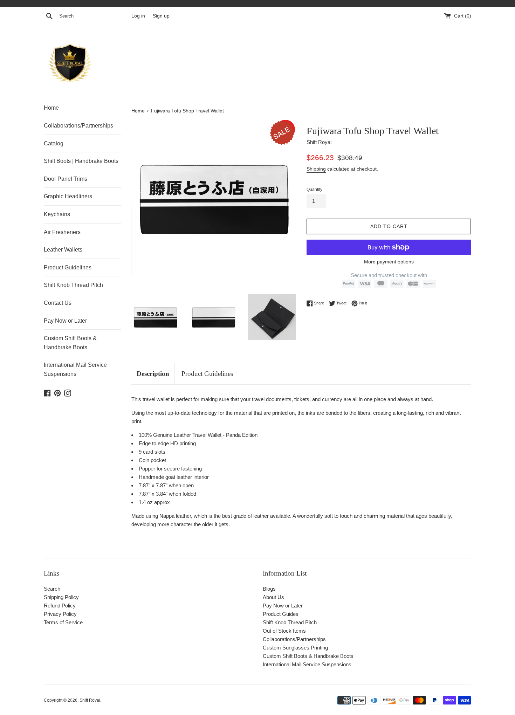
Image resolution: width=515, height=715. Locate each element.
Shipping (316, 169)
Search (52, 589)
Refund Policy (60, 606)
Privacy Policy (60, 614)
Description (153, 373)
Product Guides (280, 614)
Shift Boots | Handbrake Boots (81, 161)
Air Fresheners (62, 232)
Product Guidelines (67, 267)
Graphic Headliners (68, 196)
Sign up (161, 16)
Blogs (269, 589)
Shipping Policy (61, 597)
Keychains (57, 214)
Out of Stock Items (284, 631)
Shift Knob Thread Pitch (73, 285)
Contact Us (57, 303)
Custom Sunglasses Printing (295, 648)
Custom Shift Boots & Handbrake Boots (70, 342)
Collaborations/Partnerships (78, 126)
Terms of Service (63, 622)
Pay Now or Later (65, 321)
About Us (273, 597)
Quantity (314, 189)
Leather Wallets (63, 250)
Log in (138, 16)
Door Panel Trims (65, 179)
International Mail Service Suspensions (75, 369)
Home (51, 108)
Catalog (53, 143)
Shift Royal (90, 700)
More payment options (389, 261)
